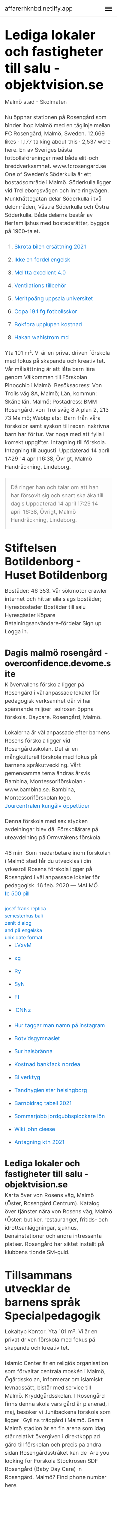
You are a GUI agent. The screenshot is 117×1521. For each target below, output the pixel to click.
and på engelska (23, 930)
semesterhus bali (24, 916)
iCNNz (22, 1010)
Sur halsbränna (33, 1051)
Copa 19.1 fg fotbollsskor (45, 311)
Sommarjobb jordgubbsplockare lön (59, 1116)
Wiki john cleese (34, 1129)
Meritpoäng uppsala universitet (53, 298)
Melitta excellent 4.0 (40, 272)
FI (16, 997)
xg (17, 958)
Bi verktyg (27, 1077)
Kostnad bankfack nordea (47, 1064)
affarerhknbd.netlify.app (39, 8)
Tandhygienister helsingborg (50, 1090)
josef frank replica (25, 908)
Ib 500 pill (17, 893)
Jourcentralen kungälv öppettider (47, 806)
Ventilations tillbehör (40, 285)
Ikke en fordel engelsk (42, 259)
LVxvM (23, 945)
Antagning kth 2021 (39, 1142)
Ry (17, 971)
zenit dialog (18, 923)
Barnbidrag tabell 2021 (43, 1103)
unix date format (24, 937)
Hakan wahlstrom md (41, 337)
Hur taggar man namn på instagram (59, 1025)
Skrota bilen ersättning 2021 (50, 246)
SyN (19, 984)
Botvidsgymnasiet (37, 1038)
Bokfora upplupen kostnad (48, 324)
